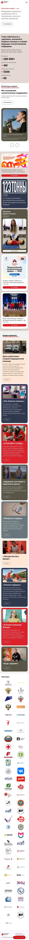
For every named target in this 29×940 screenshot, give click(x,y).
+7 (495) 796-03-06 (19, 935)
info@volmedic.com (19, 933)
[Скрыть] (27, 937)
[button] (26, 2)
